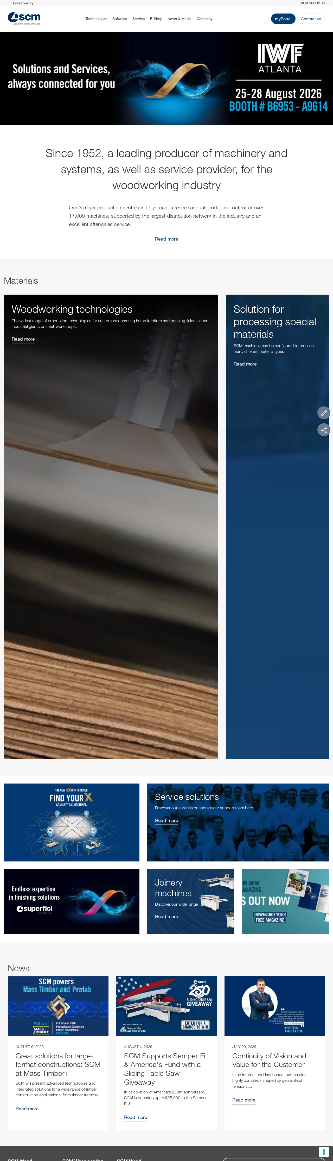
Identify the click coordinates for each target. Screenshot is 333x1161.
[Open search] (222, 19)
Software (119, 18)
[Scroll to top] (323, 1128)
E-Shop (156, 18)
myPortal (283, 18)
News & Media (179, 18)
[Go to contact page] (323, 412)
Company (205, 18)
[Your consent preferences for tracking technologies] (324, 1152)
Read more (166, 239)
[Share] (323, 429)
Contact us (311, 18)
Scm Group (311, 3)
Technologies (96, 18)
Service (138, 18)
